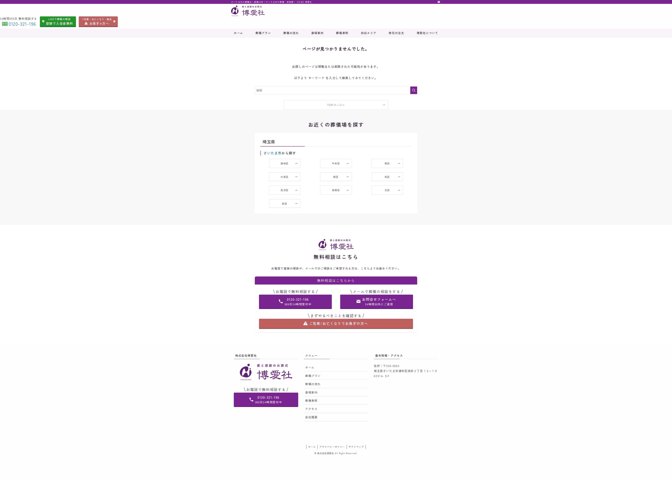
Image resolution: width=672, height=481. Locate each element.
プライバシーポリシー (332, 446)
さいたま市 (273, 153)
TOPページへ (336, 105)
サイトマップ (356, 446)
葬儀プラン (313, 376)
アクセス (311, 409)
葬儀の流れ (313, 384)
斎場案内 (311, 392)
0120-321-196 (22, 23)
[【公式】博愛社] (284, 10)
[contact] (438, 2)
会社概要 (311, 417)
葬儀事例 (311, 400)
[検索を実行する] (413, 90)
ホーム (309, 367)
